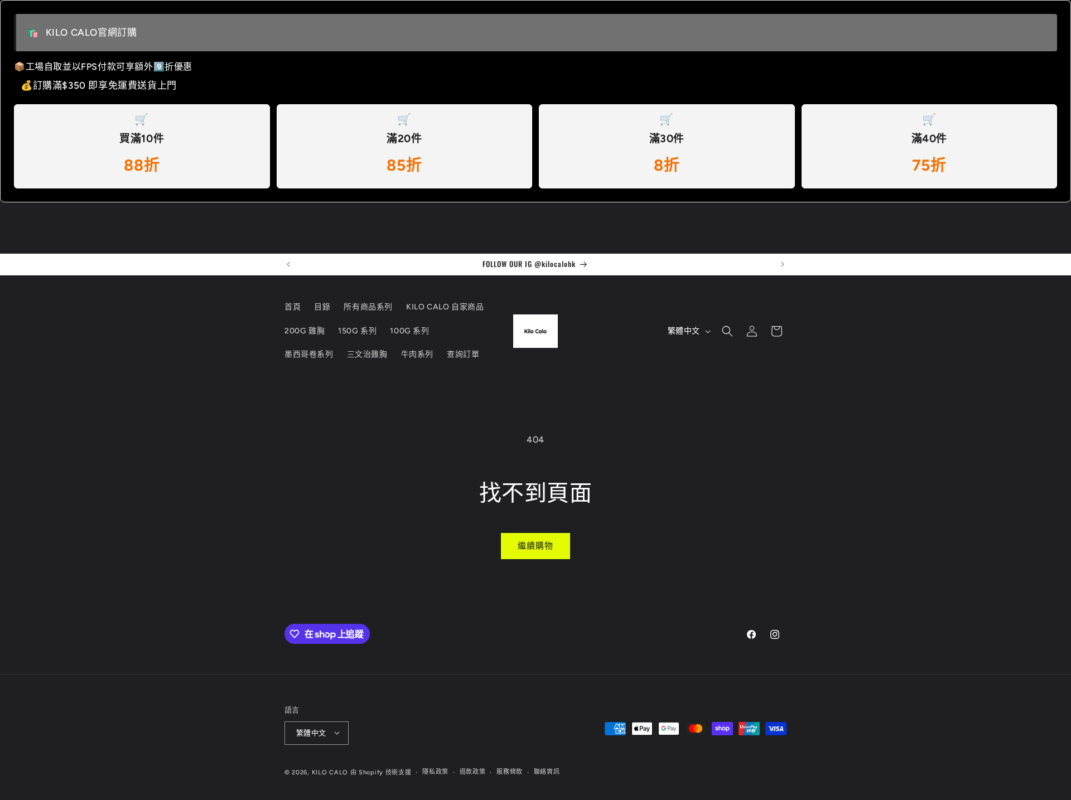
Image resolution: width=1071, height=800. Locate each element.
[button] (727, 331)
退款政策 (473, 771)
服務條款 (509, 771)
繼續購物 (535, 546)
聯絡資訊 (547, 771)
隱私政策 (435, 771)
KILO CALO (330, 771)
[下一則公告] (782, 264)
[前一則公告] (288, 264)
